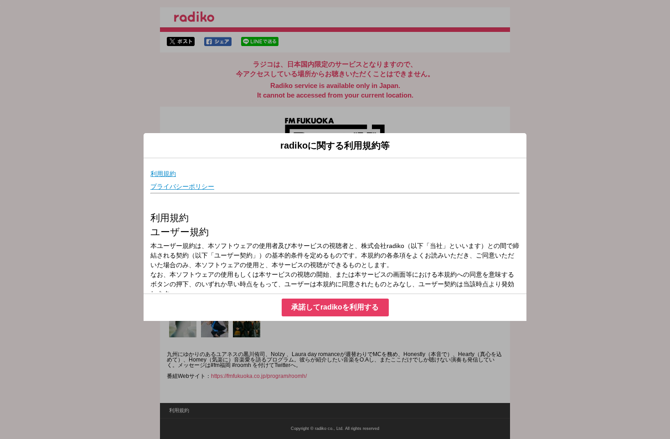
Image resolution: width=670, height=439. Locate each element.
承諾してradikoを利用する (335, 307)
